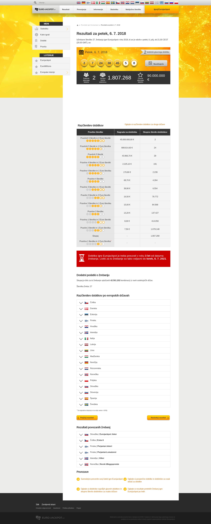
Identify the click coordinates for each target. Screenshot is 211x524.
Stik (37, 504)
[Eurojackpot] (45, 9)
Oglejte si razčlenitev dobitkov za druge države (145, 124)
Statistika (44, 29)
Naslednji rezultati (158, 418)
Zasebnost (56, 508)
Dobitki (43, 41)
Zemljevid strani (48, 504)
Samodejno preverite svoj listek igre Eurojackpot (102, 479)
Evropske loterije (47, 72)
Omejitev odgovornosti (43, 508)
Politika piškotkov (68, 508)
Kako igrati (45, 35)
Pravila (43, 47)
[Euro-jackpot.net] (78, 25)
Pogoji (79, 508)
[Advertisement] (123, 105)
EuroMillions (45, 66)
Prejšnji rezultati (87, 418)
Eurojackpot (45, 60)
